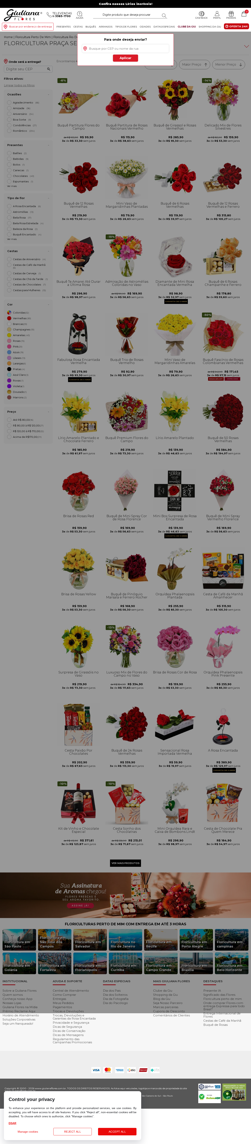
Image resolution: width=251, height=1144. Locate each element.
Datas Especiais (164, 26)
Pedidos (231, 17)
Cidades (145, 26)
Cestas (78, 26)
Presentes (63, 26)
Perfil (217, 17)
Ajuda (79, 17)
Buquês (90, 26)
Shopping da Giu (210, 26)
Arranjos (105, 26)
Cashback (201, 17)
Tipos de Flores (126, 26)
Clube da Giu (187, 26)
